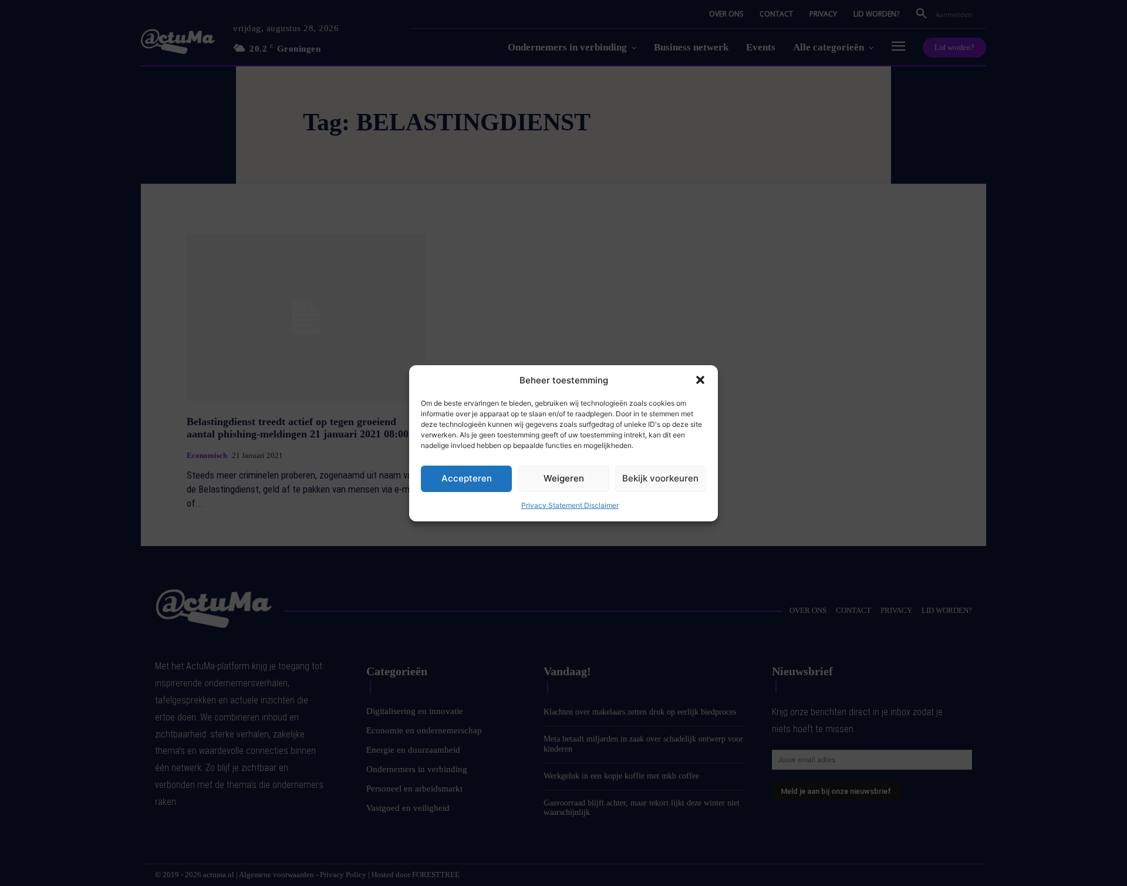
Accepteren (466, 478)
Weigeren (564, 478)
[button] (700, 380)
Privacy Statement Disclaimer (570, 505)
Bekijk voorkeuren (660, 478)
